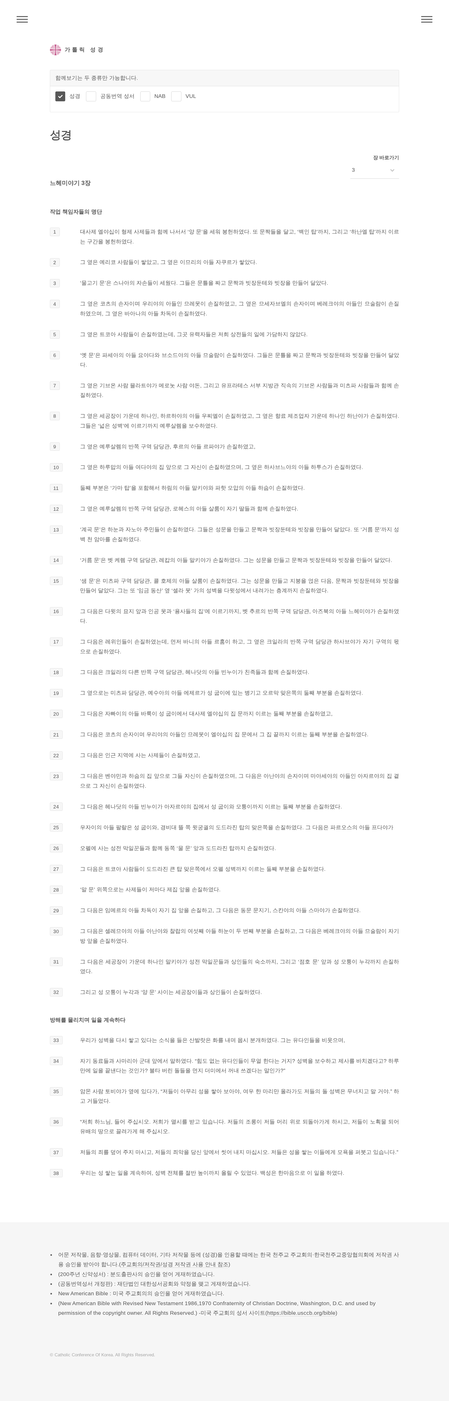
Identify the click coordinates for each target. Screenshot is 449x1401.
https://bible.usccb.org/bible (301, 1313)
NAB (160, 96)
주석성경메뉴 (22, 19)
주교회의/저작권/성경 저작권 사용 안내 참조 (174, 1264)
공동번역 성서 (117, 96)
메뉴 (427, 19)
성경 (74, 96)
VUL (191, 96)
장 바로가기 (386, 157)
